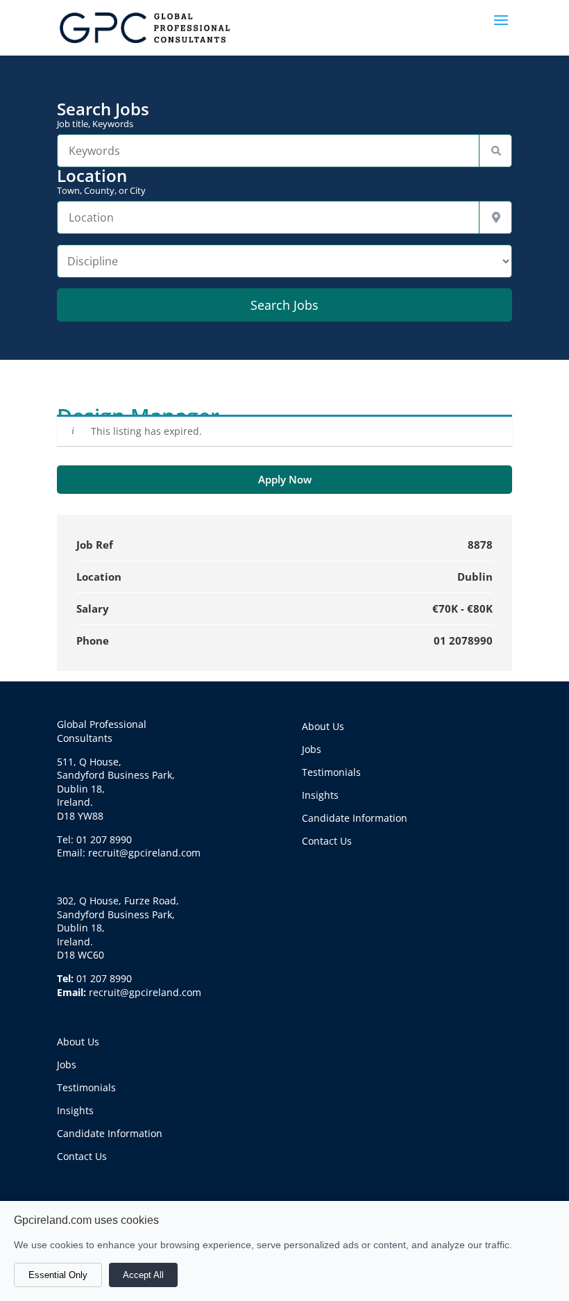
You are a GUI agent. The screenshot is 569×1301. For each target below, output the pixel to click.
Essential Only (57, 1275)
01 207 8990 (104, 978)
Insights (75, 1110)
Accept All (143, 1275)
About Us (78, 1041)
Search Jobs (103, 115)
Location (101, 181)
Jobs (66, 1064)
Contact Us (82, 1156)
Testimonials (86, 1087)
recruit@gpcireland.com (145, 992)
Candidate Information (109, 1133)
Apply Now (285, 479)
